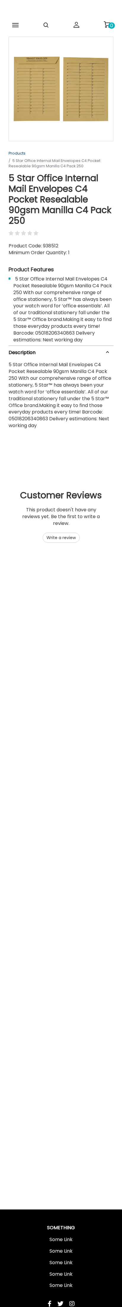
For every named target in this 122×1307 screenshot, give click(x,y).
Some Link (61, 1239)
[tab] (61, 351)
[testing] (61, 10)
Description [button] (22, 352)
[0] (107, 24)
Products (17, 153)
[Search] (45, 25)
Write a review (61, 538)
